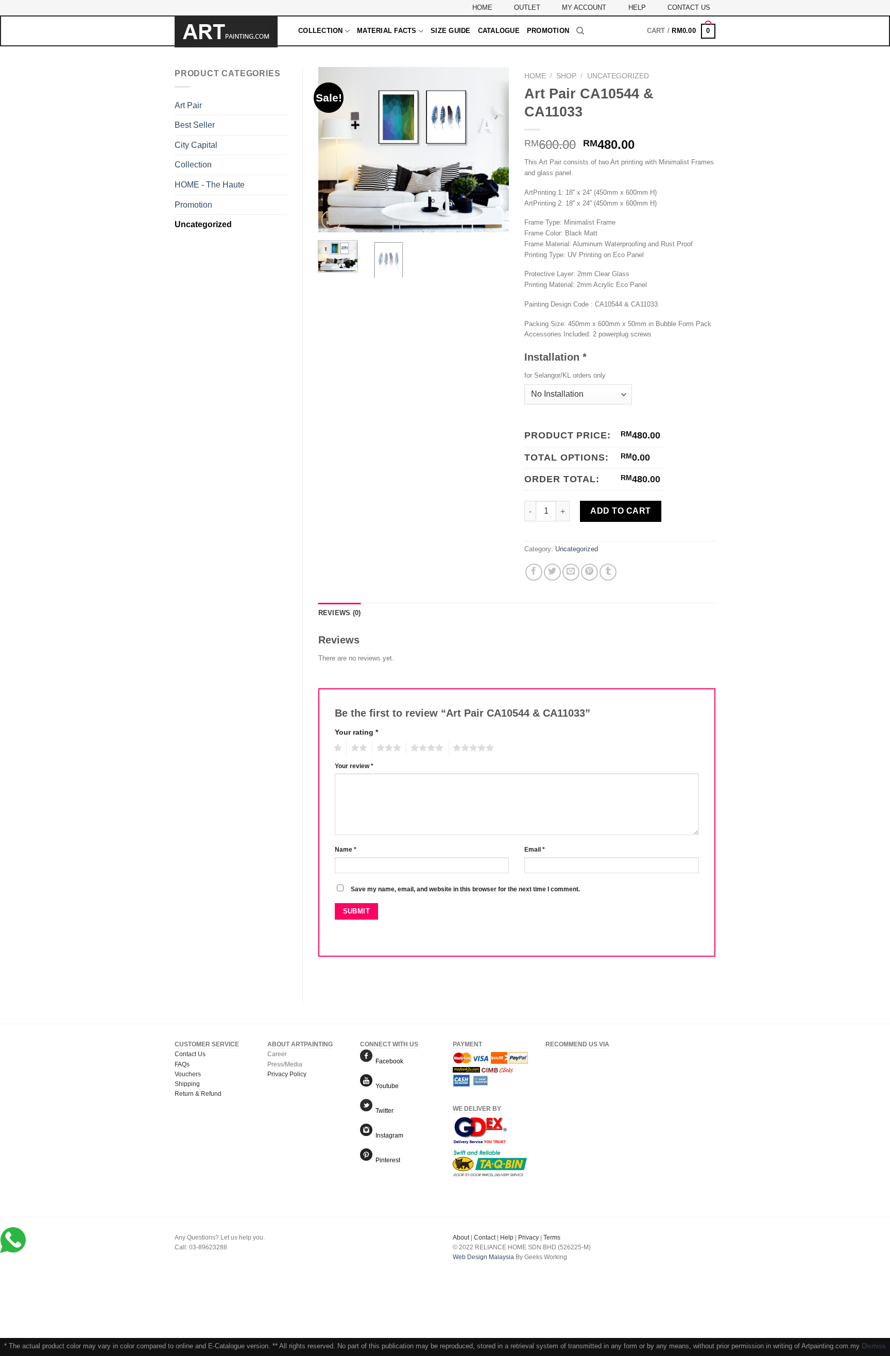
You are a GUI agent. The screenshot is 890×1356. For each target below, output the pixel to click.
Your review (354, 765)
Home (482, 7)
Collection (320, 31)
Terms (551, 1237)
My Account (584, 7)
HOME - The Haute (210, 184)
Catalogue (499, 31)
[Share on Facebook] (533, 572)
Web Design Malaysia (483, 1257)
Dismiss (874, 1346)
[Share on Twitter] (552, 572)
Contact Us (689, 7)
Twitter (382, 1110)
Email (534, 849)
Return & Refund (198, 1093)
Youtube (385, 1086)
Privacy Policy (286, 1074)
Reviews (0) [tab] (339, 613)
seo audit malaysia (479, 1266)
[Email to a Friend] (570, 572)
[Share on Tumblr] (608, 572)
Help (637, 7)
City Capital (196, 145)
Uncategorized (203, 224)
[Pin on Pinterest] (589, 572)
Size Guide (451, 31)
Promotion (548, 31)
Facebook (387, 1061)
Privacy (528, 1237)
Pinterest (386, 1160)
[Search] (580, 31)
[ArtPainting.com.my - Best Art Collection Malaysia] (229, 31)
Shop (566, 76)
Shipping (187, 1084)
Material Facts (387, 31)
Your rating (356, 732)
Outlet (527, 7)
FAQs (182, 1064)
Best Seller (195, 125)
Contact (484, 1237)
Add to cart (620, 510)
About (461, 1237)
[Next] (492, 149)
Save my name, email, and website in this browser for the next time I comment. (465, 889)
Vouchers (188, 1074)
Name (345, 849)
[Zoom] (331, 220)
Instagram (387, 1135)
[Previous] (335, 149)
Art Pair (188, 105)
